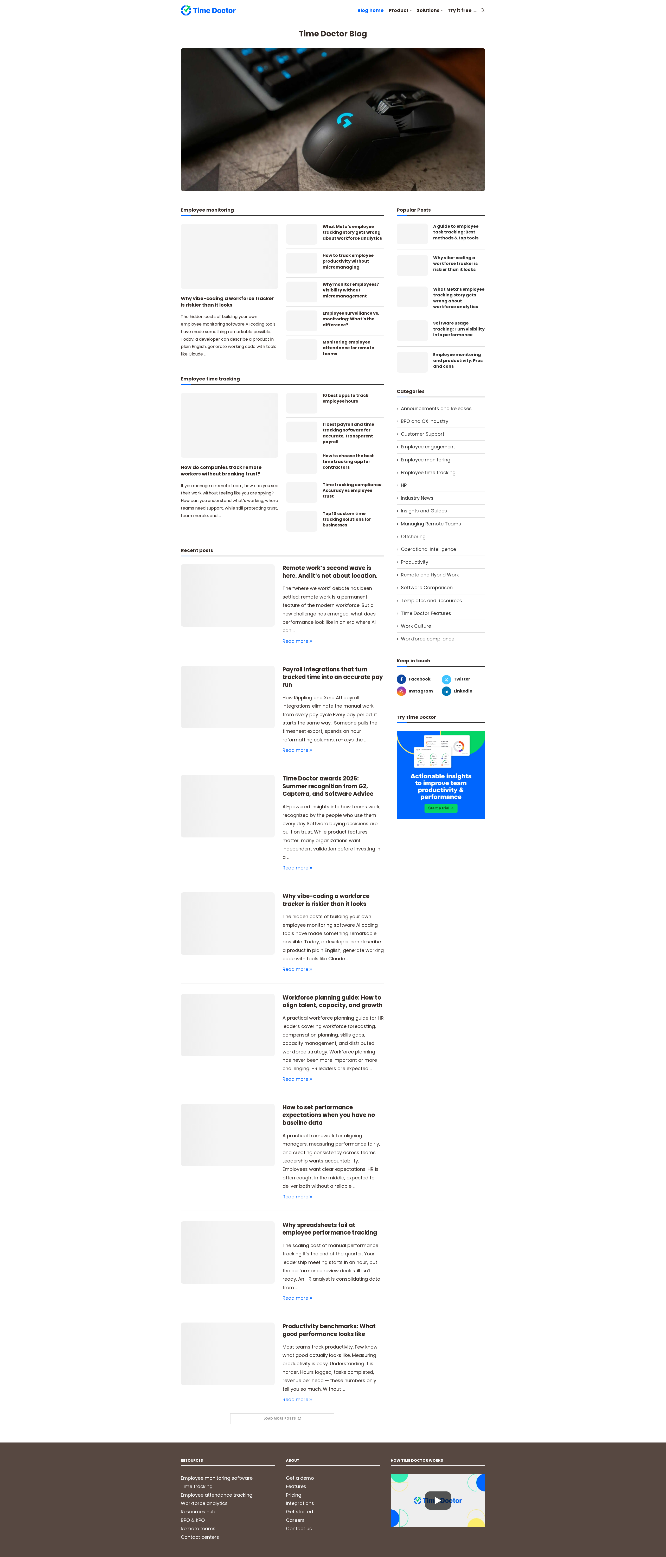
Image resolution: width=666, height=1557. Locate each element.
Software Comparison (427, 587)
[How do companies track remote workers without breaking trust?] (229, 425)
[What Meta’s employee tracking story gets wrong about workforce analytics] (301, 234)
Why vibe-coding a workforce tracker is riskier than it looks (227, 301)
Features (296, 1486)
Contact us (299, 1528)
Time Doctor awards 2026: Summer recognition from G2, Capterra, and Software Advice (328, 786)
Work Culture (416, 626)
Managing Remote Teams (431, 523)
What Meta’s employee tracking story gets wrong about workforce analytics (352, 232)
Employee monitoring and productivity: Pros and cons (458, 360)
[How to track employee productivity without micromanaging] (301, 263)
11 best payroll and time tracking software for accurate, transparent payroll (348, 433)
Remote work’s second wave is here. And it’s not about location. (330, 572)
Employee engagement (428, 446)
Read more (295, 641)
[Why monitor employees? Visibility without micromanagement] (301, 292)
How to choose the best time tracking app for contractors (348, 462)
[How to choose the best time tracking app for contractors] (301, 463)
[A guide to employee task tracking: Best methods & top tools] (412, 234)
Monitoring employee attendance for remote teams (348, 348)
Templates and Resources (431, 600)
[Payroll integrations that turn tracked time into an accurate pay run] (228, 697)
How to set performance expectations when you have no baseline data (329, 1115)
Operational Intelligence (428, 549)
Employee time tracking (428, 472)
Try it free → (462, 10)
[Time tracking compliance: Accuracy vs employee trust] (301, 492)
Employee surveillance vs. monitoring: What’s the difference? (351, 319)
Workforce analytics (204, 1503)
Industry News (417, 498)
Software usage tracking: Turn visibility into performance (459, 329)
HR (404, 485)
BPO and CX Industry (424, 421)
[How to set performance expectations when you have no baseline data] (228, 1135)
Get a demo (300, 1478)
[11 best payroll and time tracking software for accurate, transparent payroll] (301, 432)
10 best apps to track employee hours (345, 398)
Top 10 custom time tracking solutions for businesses (347, 519)
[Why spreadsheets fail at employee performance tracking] (228, 1252)
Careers (295, 1520)
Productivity (414, 562)
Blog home (370, 10)
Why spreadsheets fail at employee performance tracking (330, 1229)
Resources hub (198, 1511)
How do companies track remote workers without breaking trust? (221, 470)
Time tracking (197, 1486)
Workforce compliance (427, 638)
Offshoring (413, 536)
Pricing (293, 1495)
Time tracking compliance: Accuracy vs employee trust (352, 490)
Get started (299, 1511)
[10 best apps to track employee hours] (301, 403)
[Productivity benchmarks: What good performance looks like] (228, 1354)
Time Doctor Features (426, 613)
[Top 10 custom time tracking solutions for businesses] (301, 521)
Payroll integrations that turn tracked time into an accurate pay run (333, 677)
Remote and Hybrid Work (430, 574)
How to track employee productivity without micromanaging (348, 261)
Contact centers (200, 1537)
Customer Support (422, 434)
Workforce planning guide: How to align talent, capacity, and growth (332, 1001)
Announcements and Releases (436, 408)
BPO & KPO (193, 1520)
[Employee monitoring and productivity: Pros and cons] (412, 362)
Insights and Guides (424, 510)
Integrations (300, 1503)
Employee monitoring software (217, 1478)
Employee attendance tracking (216, 1495)
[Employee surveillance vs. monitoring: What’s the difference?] (301, 320)
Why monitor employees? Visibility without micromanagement (351, 290)
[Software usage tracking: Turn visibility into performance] (412, 330)
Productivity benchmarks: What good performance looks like (329, 1330)
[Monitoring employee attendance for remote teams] (301, 349)
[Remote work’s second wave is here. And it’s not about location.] (228, 595)
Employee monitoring (425, 459)
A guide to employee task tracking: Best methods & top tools (455, 232)
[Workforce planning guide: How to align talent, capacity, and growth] (228, 1025)
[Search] (482, 11)
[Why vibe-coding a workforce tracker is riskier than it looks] (229, 256)
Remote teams (198, 1528)
